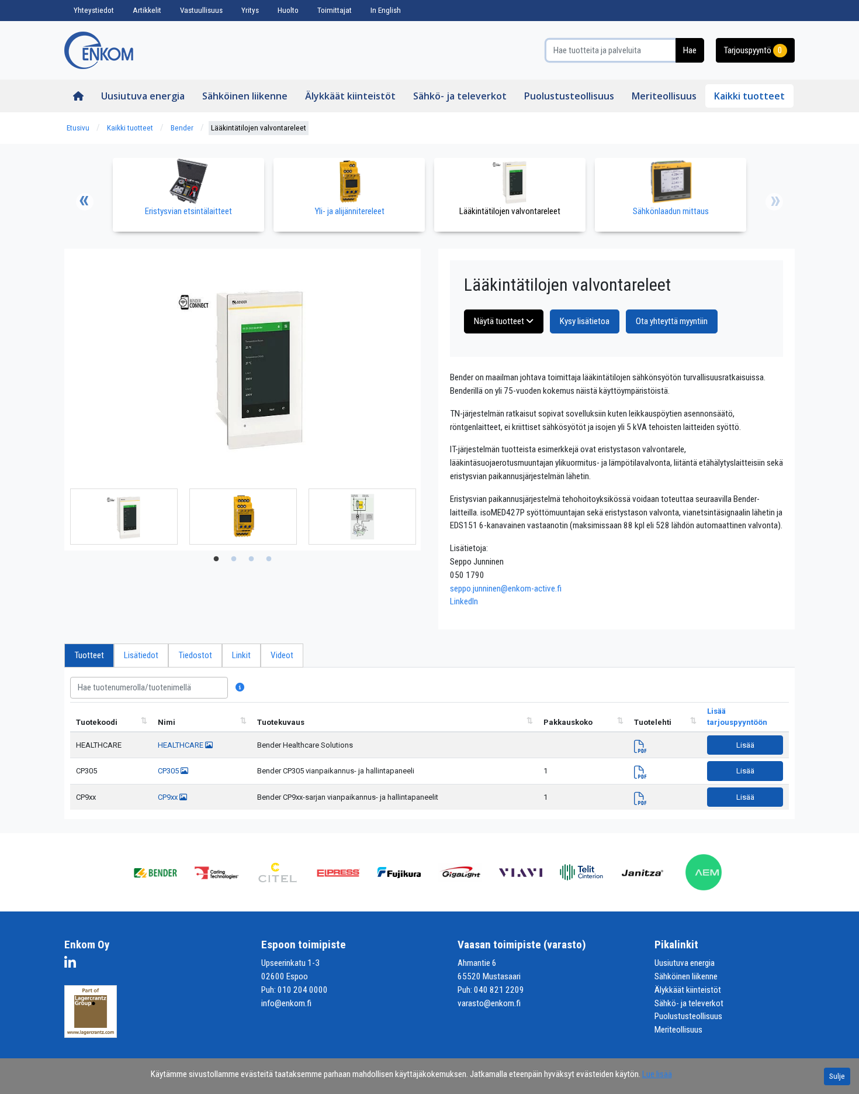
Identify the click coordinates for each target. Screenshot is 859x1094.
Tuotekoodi (96, 722)
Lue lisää (657, 1074)
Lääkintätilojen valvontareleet (258, 127)
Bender (182, 127)
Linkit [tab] (241, 655)
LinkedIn (464, 601)
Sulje (837, 1076)
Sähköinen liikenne (245, 96)
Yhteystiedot (94, 10)
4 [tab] (269, 559)
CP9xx (86, 797)
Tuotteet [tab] (89, 655)
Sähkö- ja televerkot (460, 96)
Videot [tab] (282, 655)
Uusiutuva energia (143, 96)
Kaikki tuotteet (749, 96)
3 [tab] (251, 559)
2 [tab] (234, 559)
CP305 (86, 770)
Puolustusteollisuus (569, 96)
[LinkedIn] (73, 964)
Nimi (166, 722)
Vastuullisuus (201, 10)
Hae (690, 50)
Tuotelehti (652, 722)
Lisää (745, 745)
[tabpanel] (124, 516)
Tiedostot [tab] (195, 655)
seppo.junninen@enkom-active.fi (506, 588)
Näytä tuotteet (500, 321)
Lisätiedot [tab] (141, 655)
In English (385, 10)
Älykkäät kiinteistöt (350, 96)
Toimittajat (334, 10)
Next (774, 202)
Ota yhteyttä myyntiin (672, 321)
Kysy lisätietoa (584, 321)
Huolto (288, 10)
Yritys (250, 10)
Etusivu (78, 127)
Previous (84, 202)
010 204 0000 (303, 990)
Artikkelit (147, 10)
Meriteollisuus (664, 96)
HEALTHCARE (99, 745)
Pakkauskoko (568, 722)
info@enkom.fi (286, 1003)
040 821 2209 (499, 990)
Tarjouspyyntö (752, 50)
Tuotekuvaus (280, 722)
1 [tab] (216, 559)
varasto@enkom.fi (489, 1003)
